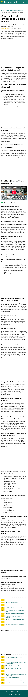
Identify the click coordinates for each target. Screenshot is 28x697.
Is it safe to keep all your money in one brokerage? (14, 617)
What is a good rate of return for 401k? (14, 605)
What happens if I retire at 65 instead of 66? (15, 622)
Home (2, 10)
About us (9, 694)
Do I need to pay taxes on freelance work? (15, 682)
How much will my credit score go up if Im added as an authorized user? (16, 663)
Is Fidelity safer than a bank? (12, 659)
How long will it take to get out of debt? (14, 657)
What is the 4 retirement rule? (12, 602)
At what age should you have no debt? (14, 607)
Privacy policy (17, 694)
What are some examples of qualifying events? (16, 680)
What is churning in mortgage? (12, 665)
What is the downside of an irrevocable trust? (15, 613)
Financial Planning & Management (14, 10)
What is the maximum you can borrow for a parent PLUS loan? (15, 671)
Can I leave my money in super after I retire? (15, 624)
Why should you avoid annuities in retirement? (15, 619)
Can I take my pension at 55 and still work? (15, 599)
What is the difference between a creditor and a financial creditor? (16, 675)
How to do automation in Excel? (12, 677)
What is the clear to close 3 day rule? (13, 668)
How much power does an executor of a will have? (15, 611)
